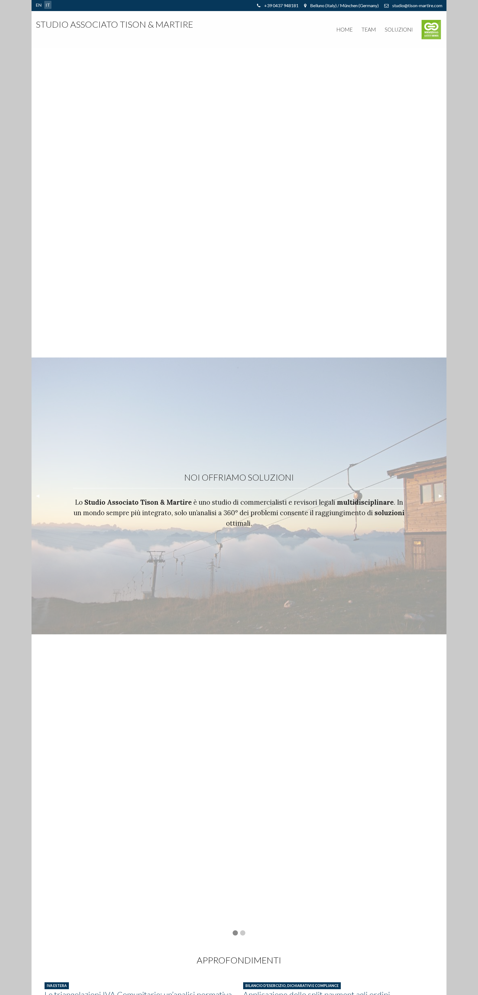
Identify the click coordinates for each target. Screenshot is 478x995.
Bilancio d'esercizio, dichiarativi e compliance (292, 985)
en (39, 4)
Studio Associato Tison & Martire (114, 24)
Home (344, 29)
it (48, 4)
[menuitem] (344, 29)
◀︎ (40, 497)
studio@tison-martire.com (417, 5)
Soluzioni (399, 29)
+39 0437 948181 (281, 5)
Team (369, 29)
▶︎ (442, 497)
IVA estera (57, 985)
